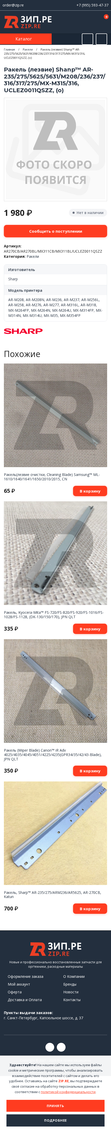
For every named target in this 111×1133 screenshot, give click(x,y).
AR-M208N (35, 299)
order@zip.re (13, 5)
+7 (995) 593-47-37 (92, 5)
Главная (9, 49)
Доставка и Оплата (25, 999)
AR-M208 (16, 299)
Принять (55, 1105)
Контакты (72, 999)
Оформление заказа (25, 976)
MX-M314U (32, 315)
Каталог (24, 39)
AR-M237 (71, 299)
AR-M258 (16, 304)
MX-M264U (61, 310)
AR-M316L (69, 304)
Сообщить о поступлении (55, 231)
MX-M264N (40, 310)
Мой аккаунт (19, 984)
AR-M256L (90, 299)
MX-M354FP (70, 315)
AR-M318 (88, 304)
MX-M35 (51, 315)
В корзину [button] (90, 491)
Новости (70, 991)
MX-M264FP (18, 310)
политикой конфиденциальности (68, 1091)
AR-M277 (51, 304)
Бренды (69, 984)
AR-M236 (54, 299)
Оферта (15, 991)
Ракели (28, 49)
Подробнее (55, 1120)
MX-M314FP (83, 310)
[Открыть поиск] (87, 39)
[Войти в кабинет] (87, 22)
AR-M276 (33, 304)
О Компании (74, 976)
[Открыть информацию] (101, 39)
